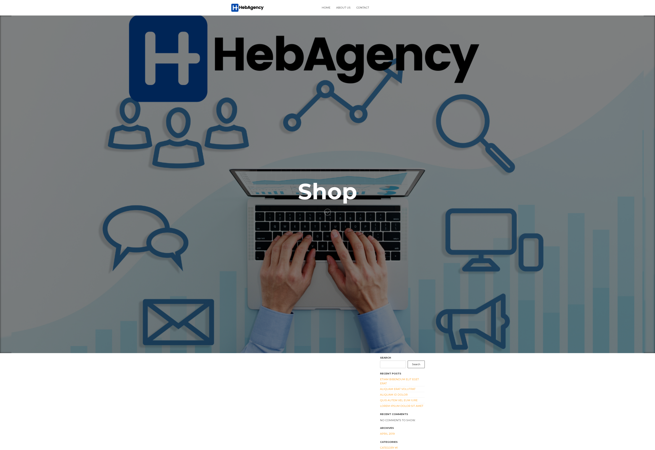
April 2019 (387, 433)
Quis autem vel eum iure (399, 400)
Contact (362, 7)
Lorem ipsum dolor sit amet (401, 406)
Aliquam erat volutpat (398, 389)
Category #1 (389, 447)
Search (385, 357)
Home (326, 7)
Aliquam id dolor (394, 394)
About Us (343, 7)
